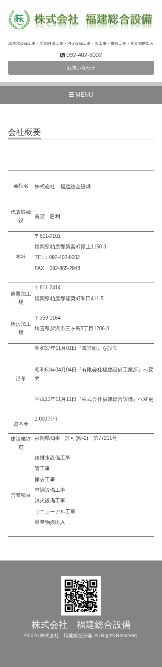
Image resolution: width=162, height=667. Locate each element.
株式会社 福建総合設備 (81, 625)
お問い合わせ (81, 68)
